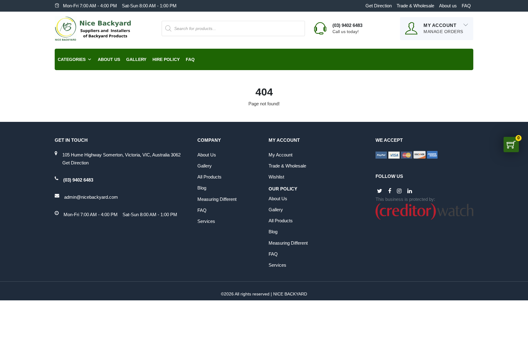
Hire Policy (166, 59)
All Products (209, 176)
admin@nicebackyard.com (91, 197)
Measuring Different (217, 199)
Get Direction (378, 5)
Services (206, 221)
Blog (201, 187)
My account (280, 154)
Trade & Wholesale (415, 5)
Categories (72, 59)
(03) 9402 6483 (78, 179)
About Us (109, 59)
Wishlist (276, 176)
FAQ (466, 5)
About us (448, 5)
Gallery (136, 59)
